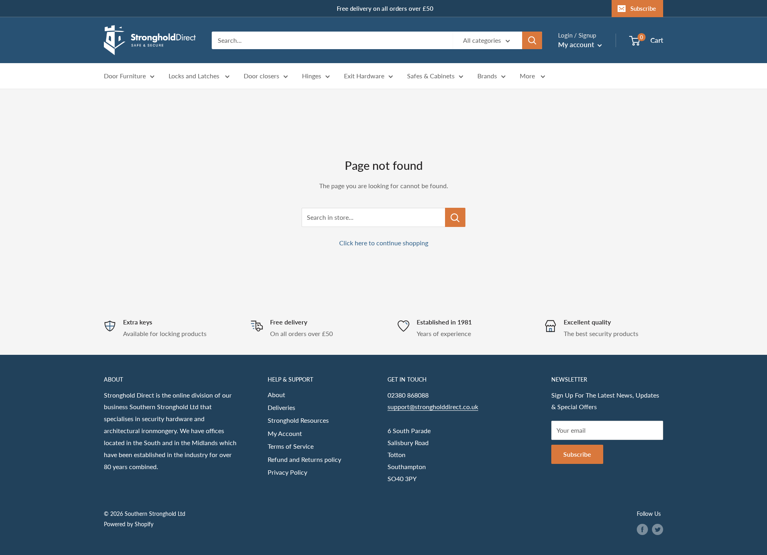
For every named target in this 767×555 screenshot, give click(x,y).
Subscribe (643, 8)
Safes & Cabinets (431, 76)
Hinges (311, 76)
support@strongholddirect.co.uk (432, 406)
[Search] (532, 40)
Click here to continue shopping (383, 243)
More (528, 76)
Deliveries (281, 407)
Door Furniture (125, 76)
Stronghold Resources (298, 420)
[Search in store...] (455, 217)
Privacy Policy (287, 472)
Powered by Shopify (128, 524)
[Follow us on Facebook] (642, 529)
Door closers (261, 76)
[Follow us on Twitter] (657, 529)
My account (577, 44)
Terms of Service (291, 446)
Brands (487, 76)
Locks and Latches (195, 76)
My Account (285, 433)
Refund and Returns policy (304, 459)
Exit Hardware (364, 76)
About (276, 394)
